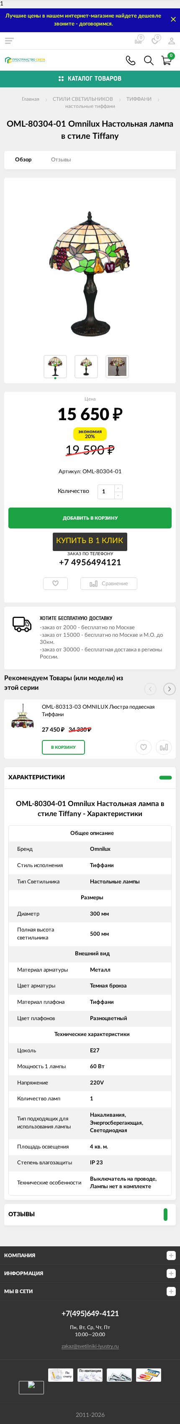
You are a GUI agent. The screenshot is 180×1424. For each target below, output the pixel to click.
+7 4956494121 (90, 563)
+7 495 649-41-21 (131, 60)
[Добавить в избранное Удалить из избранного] (55, 583)
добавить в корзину (90, 518)
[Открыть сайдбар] (9, 40)
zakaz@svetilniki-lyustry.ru (90, 1346)
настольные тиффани (90, 106)
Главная (30, 99)
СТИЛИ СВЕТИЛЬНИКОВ (83, 99)
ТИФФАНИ (139, 99)
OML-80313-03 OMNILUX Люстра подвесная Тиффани (98, 711)
